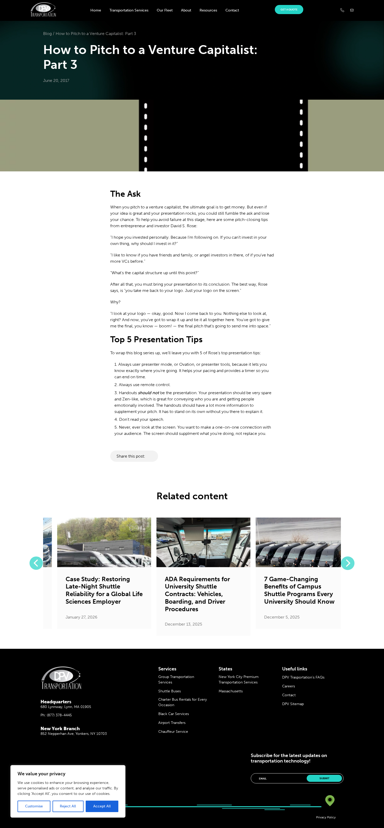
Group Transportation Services (176, 680)
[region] (67, 791)
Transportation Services (128, 10)
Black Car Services (173, 714)
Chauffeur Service (173, 731)
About (186, 10)
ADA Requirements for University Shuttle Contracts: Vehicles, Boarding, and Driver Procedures (185, 594)
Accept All (102, 806)
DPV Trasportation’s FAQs (303, 677)
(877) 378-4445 (59, 715)
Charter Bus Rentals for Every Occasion (182, 702)
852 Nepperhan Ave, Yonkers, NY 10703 (73, 733)
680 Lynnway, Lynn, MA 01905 (65, 707)
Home (95, 10)
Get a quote (289, 9)
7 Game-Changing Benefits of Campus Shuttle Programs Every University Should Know (288, 590)
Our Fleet (165, 10)
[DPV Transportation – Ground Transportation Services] (43, 15)
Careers (288, 686)
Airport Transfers (171, 723)
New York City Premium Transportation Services (239, 680)
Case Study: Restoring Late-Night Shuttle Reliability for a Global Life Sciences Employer (92, 590)
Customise (34, 806)
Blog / (48, 33)
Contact (232, 10)
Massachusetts (231, 691)
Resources (208, 10)
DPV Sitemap (293, 704)
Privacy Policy (326, 817)
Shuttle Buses (169, 691)
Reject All (68, 806)
